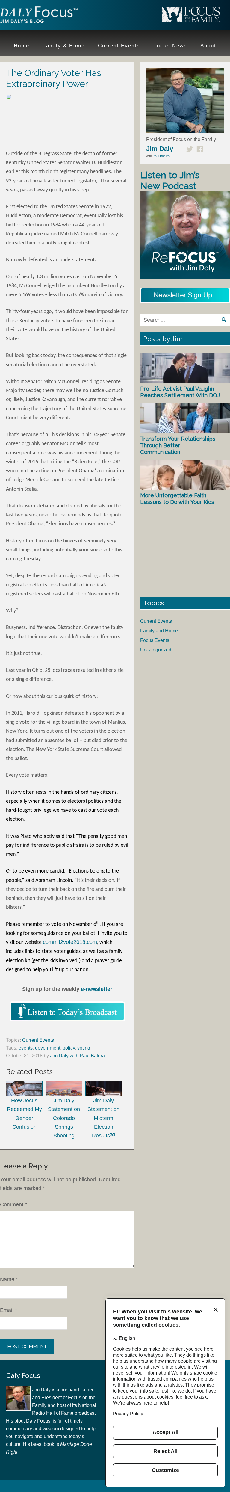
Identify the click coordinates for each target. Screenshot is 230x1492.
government (47, 1047)
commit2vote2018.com (70, 942)
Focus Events (154, 640)
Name (9, 1279)
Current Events (38, 1040)
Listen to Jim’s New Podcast (169, 180)
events (26, 1047)
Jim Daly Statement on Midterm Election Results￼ (103, 1118)
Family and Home (159, 630)
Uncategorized (155, 649)
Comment (13, 1204)
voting (83, 1047)
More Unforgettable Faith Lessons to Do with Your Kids (177, 498)
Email (8, 1310)
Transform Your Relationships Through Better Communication (177, 445)
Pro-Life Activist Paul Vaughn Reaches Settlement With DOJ (180, 392)
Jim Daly (39, 15)
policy (69, 1047)
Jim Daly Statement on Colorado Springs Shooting (64, 1118)
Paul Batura (161, 156)
